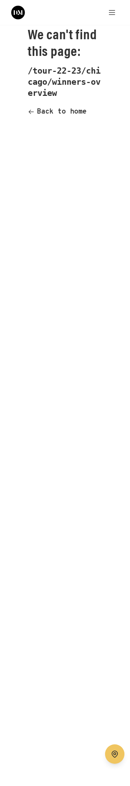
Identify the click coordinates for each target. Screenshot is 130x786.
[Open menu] (112, 12)
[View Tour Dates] (114, 754)
